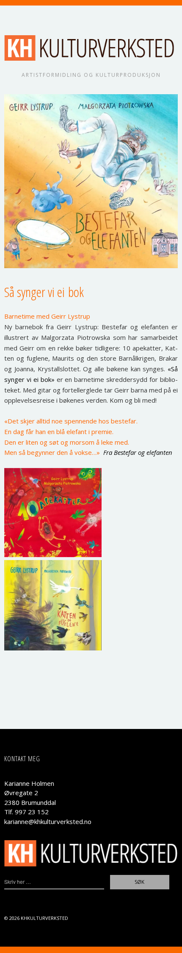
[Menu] (14, 16)
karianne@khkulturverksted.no (47, 821)
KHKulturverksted (44, 918)
